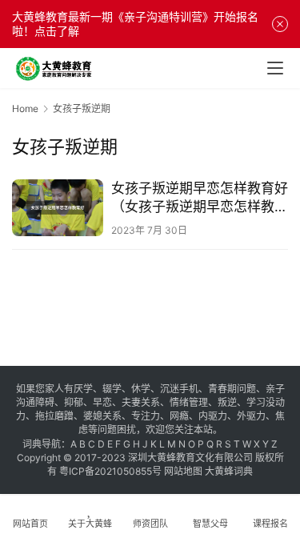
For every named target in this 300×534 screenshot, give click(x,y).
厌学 (83, 389)
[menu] (275, 68)
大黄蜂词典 (229, 471)
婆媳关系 (102, 416)
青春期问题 (232, 389)
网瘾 (179, 416)
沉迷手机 (179, 389)
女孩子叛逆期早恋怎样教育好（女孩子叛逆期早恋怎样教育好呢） (199, 198)
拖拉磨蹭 (54, 416)
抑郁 (73, 402)
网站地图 (183, 471)
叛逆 (227, 402)
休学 (140, 389)
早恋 (102, 402)
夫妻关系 (141, 402)
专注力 (145, 416)
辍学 (112, 389)
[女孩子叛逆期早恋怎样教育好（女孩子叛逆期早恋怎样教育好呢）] (57, 207)
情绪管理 (189, 402)
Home (25, 108)
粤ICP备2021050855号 (110, 471)
